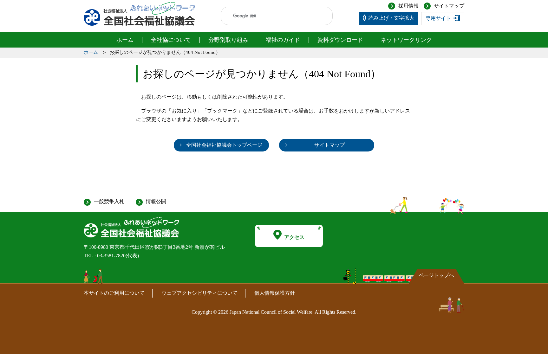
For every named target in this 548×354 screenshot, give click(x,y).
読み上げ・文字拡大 (391, 18)
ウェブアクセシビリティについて (199, 293)
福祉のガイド (283, 40)
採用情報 (408, 6)
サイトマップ (449, 6)
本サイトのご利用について (114, 293)
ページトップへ (436, 275)
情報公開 (156, 201)
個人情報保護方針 (274, 293)
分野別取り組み (228, 40)
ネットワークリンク (406, 40)
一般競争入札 (109, 201)
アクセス (294, 237)
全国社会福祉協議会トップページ (224, 145)
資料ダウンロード (340, 40)
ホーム (125, 40)
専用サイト (438, 18)
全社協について (171, 40)
